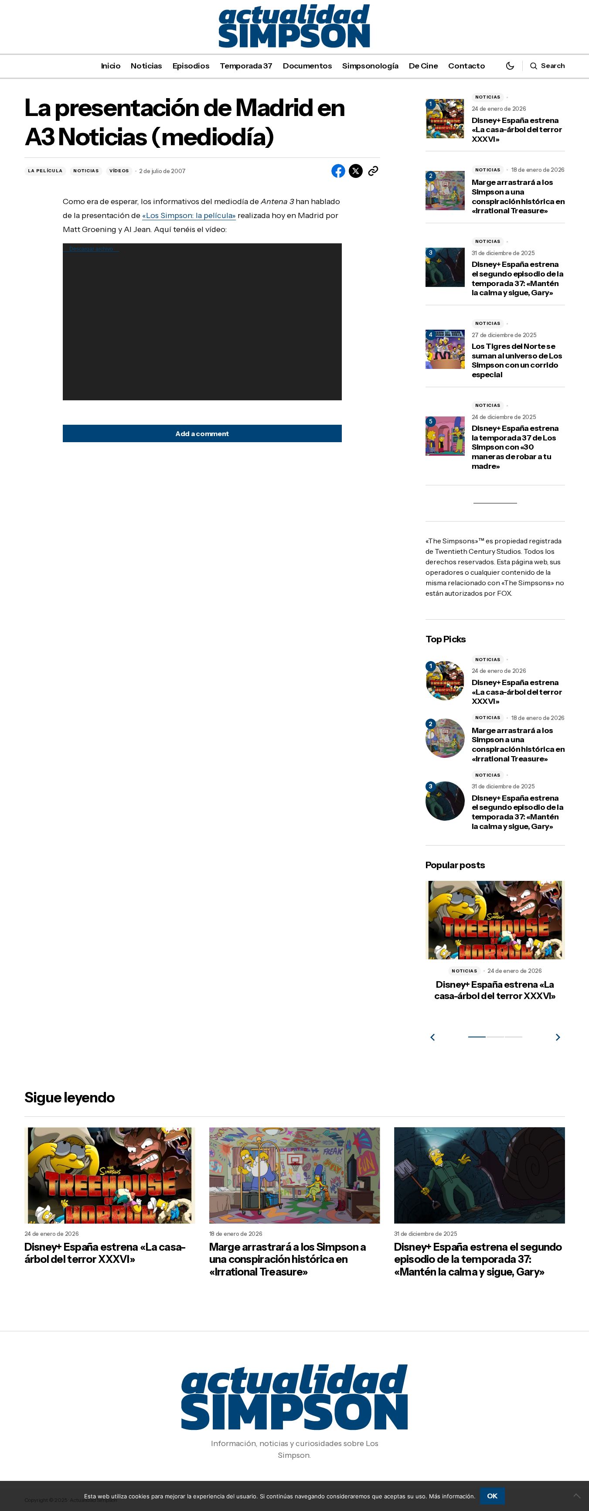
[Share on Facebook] (338, 171)
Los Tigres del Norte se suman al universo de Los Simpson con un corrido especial (517, 360)
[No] (578, 1495)
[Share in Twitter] (356, 171)
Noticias (86, 171)
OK (492, 1495)
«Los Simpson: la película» (189, 215)
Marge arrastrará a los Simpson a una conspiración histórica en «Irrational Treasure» (518, 196)
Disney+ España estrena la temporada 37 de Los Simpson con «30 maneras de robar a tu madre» (515, 447)
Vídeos (119, 171)
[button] (510, 66)
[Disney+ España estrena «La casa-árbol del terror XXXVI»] (445, 680)
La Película (45, 171)
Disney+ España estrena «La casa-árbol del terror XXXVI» (517, 130)
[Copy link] (373, 171)
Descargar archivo (91, 249)
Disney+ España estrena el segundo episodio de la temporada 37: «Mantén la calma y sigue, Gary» (518, 278)
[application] (202, 321)
